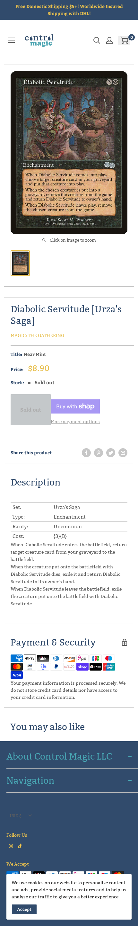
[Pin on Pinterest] (98, 452)
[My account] (109, 40)
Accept (24, 909)
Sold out (30, 409)
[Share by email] (122, 452)
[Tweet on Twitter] (110, 452)
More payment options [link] (75, 421)
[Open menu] (11, 40)
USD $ (16, 815)
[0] (124, 40)
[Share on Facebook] (86, 452)
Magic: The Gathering (38, 335)
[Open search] (96, 40)
